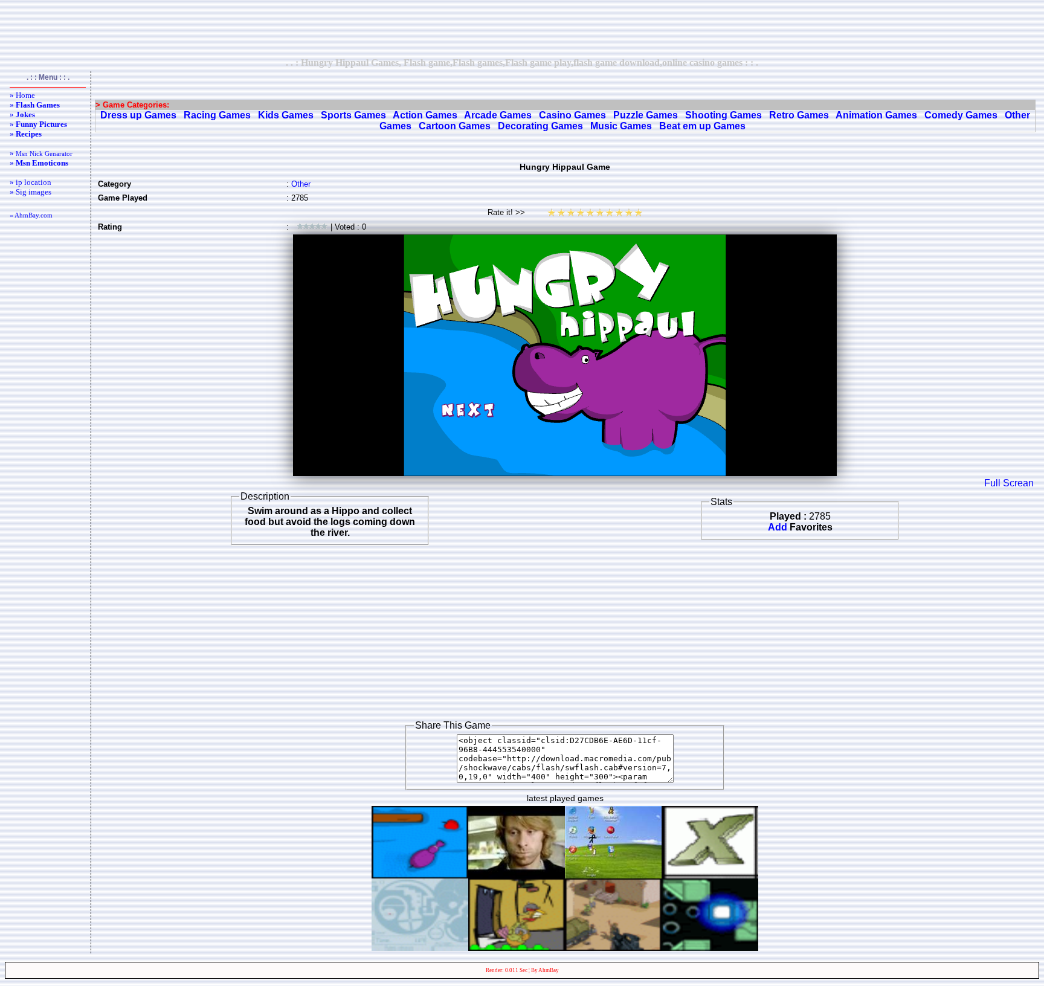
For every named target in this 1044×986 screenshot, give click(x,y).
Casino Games (572, 115)
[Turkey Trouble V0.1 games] (516, 947)
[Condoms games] (516, 875)
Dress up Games (138, 115)
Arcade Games (498, 115)
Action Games (425, 115)
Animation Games (876, 115)
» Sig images (30, 191)
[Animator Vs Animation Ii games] (613, 875)
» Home (22, 95)
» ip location (30, 182)
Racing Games (217, 115)
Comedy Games (960, 115)
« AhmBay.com (31, 215)
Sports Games (353, 115)
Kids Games (286, 115)
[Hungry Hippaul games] (420, 875)
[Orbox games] (710, 947)
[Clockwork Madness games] (420, 947)
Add (777, 527)
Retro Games (799, 115)
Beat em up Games (702, 126)
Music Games (621, 126)
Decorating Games (540, 126)
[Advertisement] (522, 28)
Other (301, 183)
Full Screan (1009, 483)
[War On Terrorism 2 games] (613, 947)
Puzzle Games (645, 115)
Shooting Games (723, 115)
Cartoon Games (455, 126)
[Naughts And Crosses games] (710, 875)
